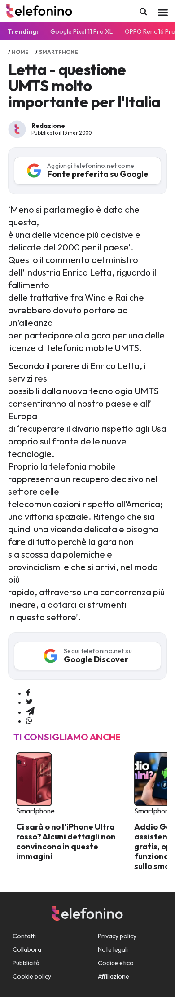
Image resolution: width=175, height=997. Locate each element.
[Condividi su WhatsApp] (29, 720)
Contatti (24, 936)
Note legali (113, 949)
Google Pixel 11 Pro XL (81, 31)
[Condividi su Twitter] (29, 702)
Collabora (27, 949)
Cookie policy (32, 976)
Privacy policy (117, 936)
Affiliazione (113, 976)
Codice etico (116, 963)
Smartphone (58, 51)
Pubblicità (26, 963)
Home (20, 51)
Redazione (48, 125)
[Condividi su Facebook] (28, 693)
